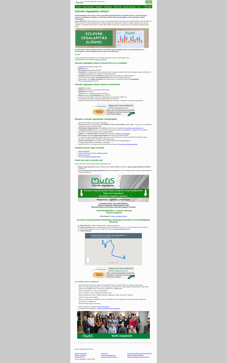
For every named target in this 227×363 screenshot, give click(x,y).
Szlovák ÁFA (81, 66)
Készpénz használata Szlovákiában (128, 144)
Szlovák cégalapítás (84, 151)
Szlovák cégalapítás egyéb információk (138, 357)
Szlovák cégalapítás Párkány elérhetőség (108, 308)
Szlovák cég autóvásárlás (123, 133)
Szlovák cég (104, 353)
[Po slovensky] (146, 7)
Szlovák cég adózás (100, 59)
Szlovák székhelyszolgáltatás (135, 355)
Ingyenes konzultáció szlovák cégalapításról (139, 353)
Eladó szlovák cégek (84, 155)
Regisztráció (149, 4)
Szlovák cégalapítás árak (108, 355)
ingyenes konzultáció (103, 306)
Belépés (148, 2)
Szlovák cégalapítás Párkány (93, 156)
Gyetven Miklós (122, 17)
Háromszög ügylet (109, 139)
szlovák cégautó (87, 81)
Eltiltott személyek (102, 153)
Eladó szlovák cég (80, 357)
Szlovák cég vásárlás (81, 353)
